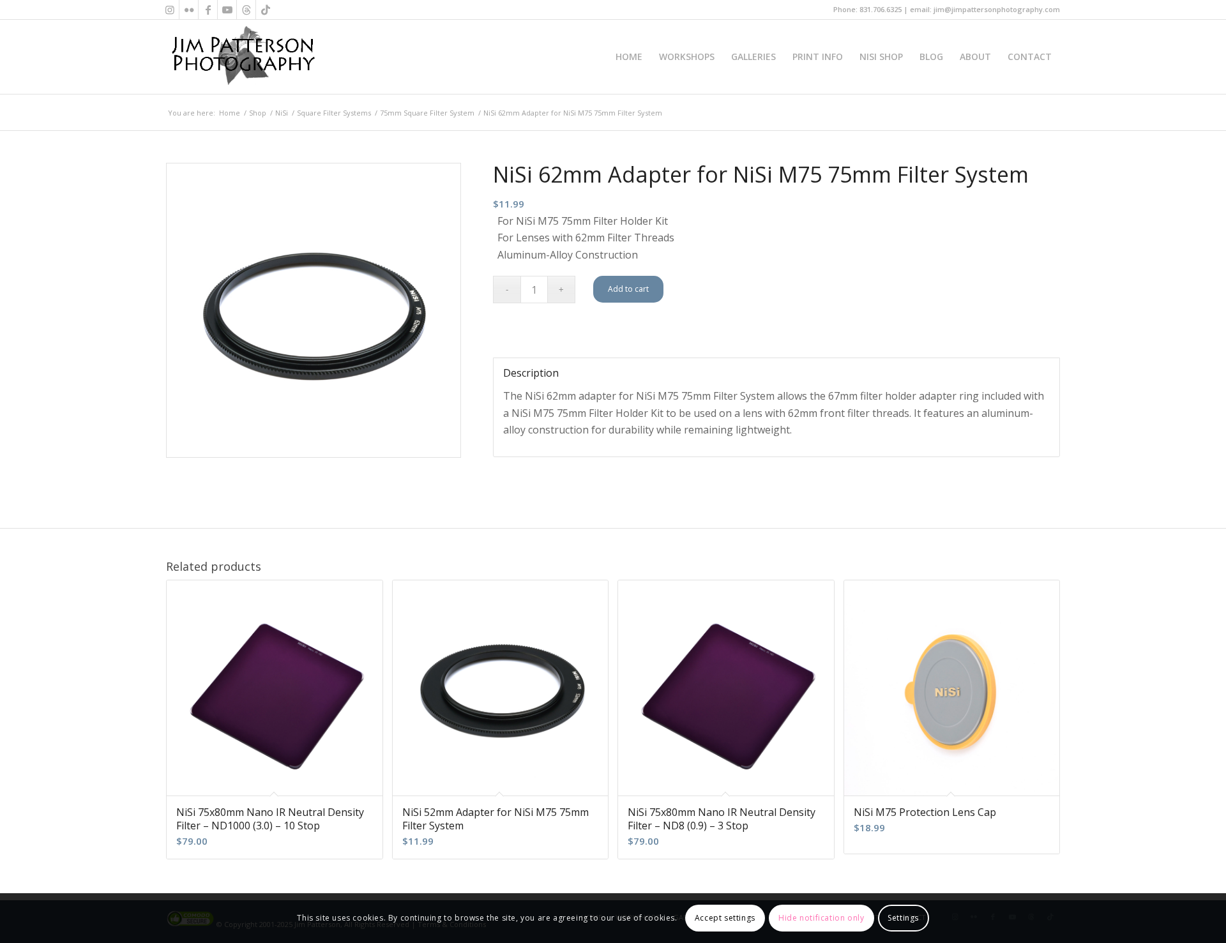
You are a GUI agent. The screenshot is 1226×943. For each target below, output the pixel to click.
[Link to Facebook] (208, 9)
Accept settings (725, 917)
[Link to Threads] (246, 9)
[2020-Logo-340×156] (243, 57)
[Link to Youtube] (227, 9)
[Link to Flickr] (188, 9)
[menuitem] (629, 57)
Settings (903, 917)
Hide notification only (821, 917)
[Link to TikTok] (265, 9)
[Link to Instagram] (169, 9)
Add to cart (628, 288)
